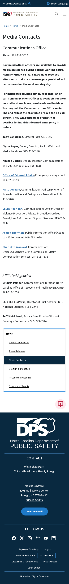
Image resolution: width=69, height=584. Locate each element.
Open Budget (34, 567)
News (15, 26)
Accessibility (46, 555)
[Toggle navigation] (64, 14)
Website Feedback (25, 555)
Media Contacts (17, 360)
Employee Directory (28, 549)
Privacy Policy (50, 561)
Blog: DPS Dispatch (19, 369)
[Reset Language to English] (48, 3)
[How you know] (29, 3)
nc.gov (47, 549)
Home (6, 26)
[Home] (21, 11)
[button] (54, 14)
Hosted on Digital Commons (34, 576)
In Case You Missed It (20, 377)
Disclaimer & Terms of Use (25, 561)
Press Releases (17, 351)
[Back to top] (60, 404)
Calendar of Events (19, 386)
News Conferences (19, 342)
